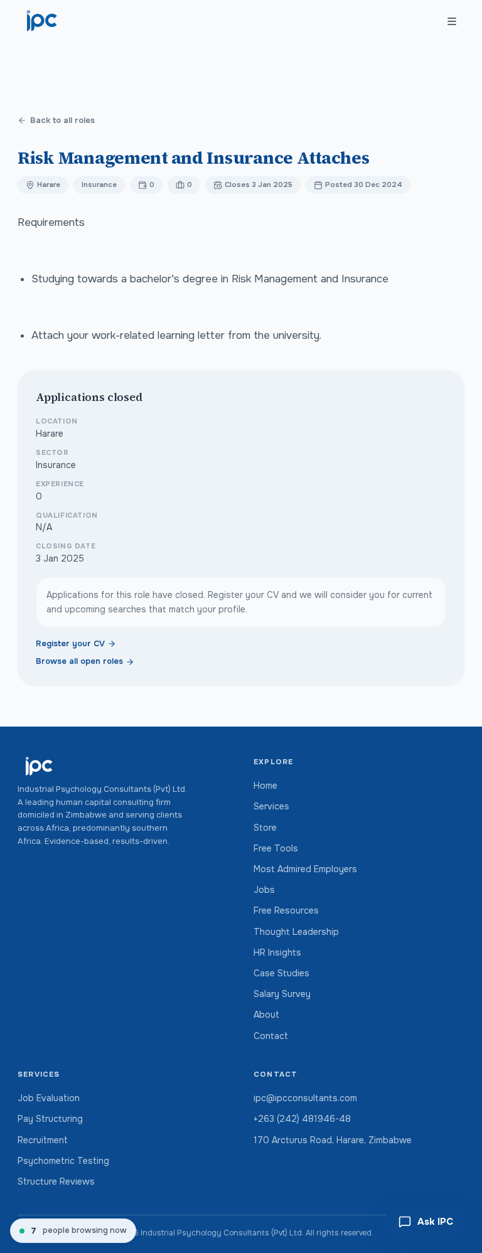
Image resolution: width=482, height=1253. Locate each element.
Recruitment (43, 1140)
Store (265, 827)
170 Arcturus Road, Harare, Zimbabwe (333, 1140)
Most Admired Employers (305, 869)
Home (265, 785)
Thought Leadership (296, 931)
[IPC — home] (42, 21)
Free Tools (276, 848)
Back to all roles (62, 120)
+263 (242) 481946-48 (302, 1118)
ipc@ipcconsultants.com (305, 1098)
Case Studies (281, 973)
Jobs (264, 889)
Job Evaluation (49, 1098)
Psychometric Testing (63, 1160)
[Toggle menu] (451, 21)
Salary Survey (282, 994)
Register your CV (70, 644)
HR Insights (277, 952)
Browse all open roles (79, 661)
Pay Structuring (50, 1118)
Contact (271, 1036)
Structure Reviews (56, 1181)
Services (271, 806)
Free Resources (286, 910)
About (266, 1014)
